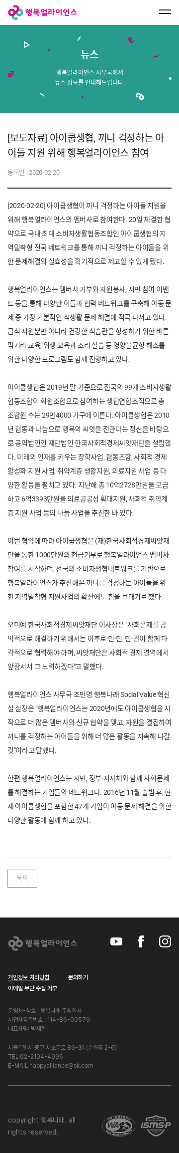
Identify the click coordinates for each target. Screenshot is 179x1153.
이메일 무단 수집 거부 (32, 988)
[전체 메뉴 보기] (165, 12)
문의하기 (78, 977)
